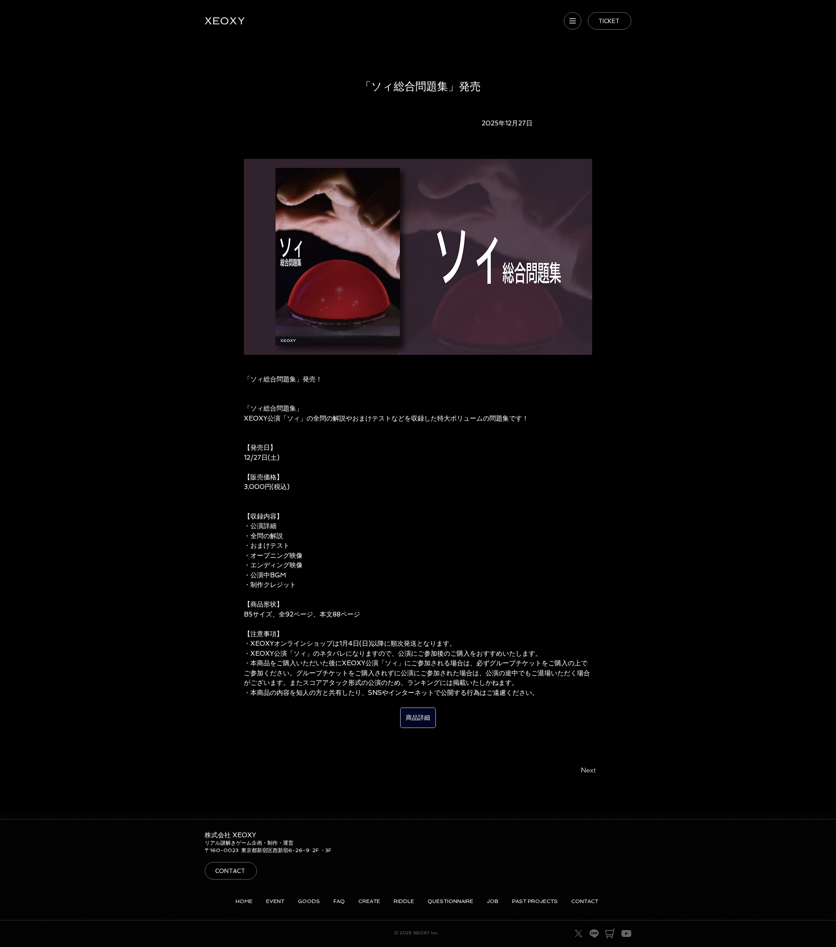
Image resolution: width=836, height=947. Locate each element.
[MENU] (572, 21)
